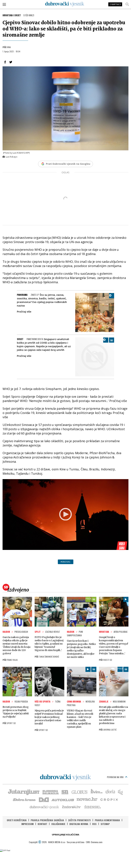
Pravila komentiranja (107, 820)
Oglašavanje (58, 824)
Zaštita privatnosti (79, 820)
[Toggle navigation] (4, 4)
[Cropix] (109, 799)
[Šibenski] (92, 806)
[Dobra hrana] (24, 799)
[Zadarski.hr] (71, 806)
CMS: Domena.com (94, 842)
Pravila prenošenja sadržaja (47, 820)
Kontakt (42, 824)
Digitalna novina (78, 824)
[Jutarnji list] (24, 791)
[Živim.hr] (96, 791)
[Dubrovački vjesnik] (45, 806)
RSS (94, 824)
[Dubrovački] (64, 4)
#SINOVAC (66, 561)
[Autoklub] (63, 799)
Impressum (27, 824)
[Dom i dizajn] (43, 799)
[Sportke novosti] (65, 791)
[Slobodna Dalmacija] (50, 791)
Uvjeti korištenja (17, 820)
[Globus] (79, 791)
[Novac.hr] (87, 799)
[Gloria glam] (120, 791)
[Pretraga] (127, 4)
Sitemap (105, 824)
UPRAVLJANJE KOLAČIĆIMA (65, 834)
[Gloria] (110, 791)
